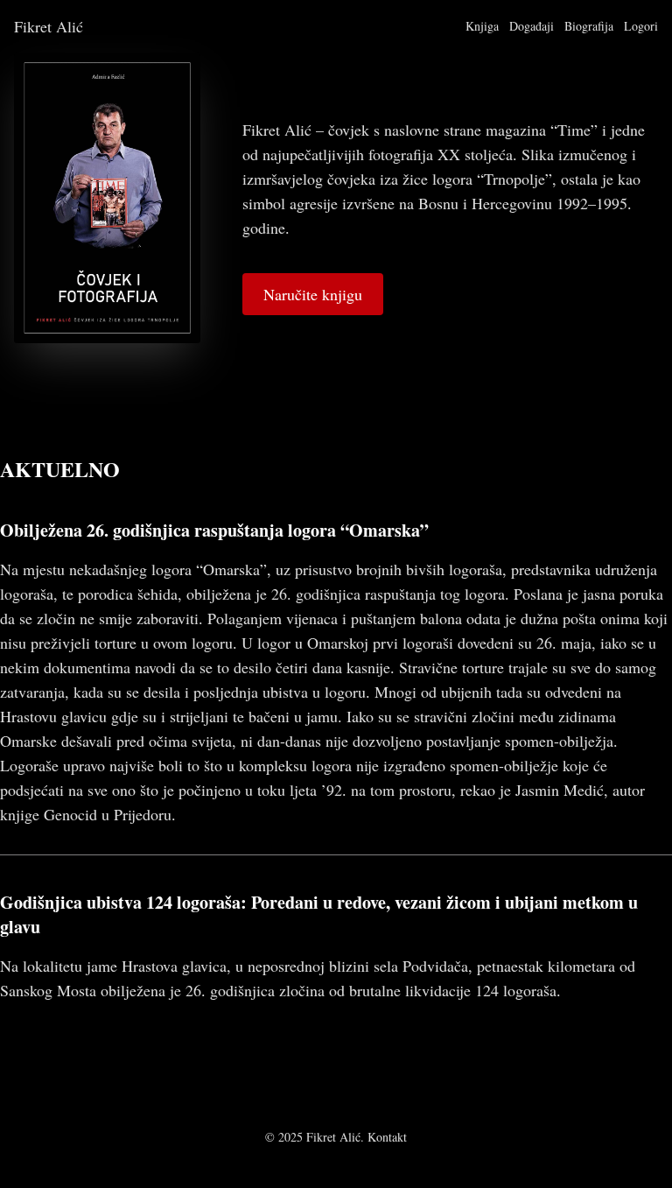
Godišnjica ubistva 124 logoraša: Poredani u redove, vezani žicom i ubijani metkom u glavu (319, 914)
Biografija (588, 26)
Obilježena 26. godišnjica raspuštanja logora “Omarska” (214, 530)
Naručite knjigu (312, 294)
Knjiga (482, 26)
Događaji (531, 26)
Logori (641, 26)
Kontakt (387, 1136)
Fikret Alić (48, 26)
